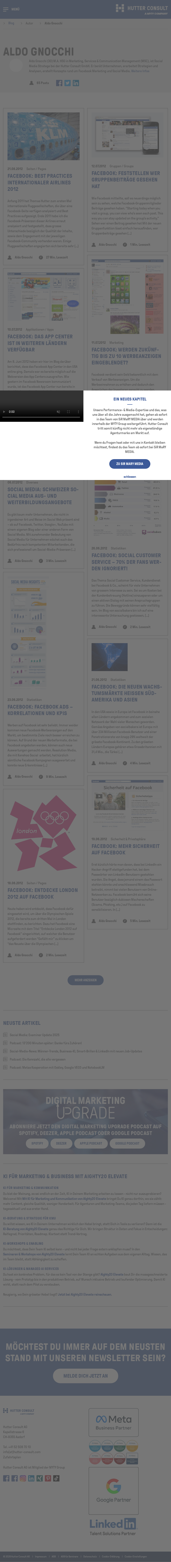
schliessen (130, 476)
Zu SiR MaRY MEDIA (129, 464)
